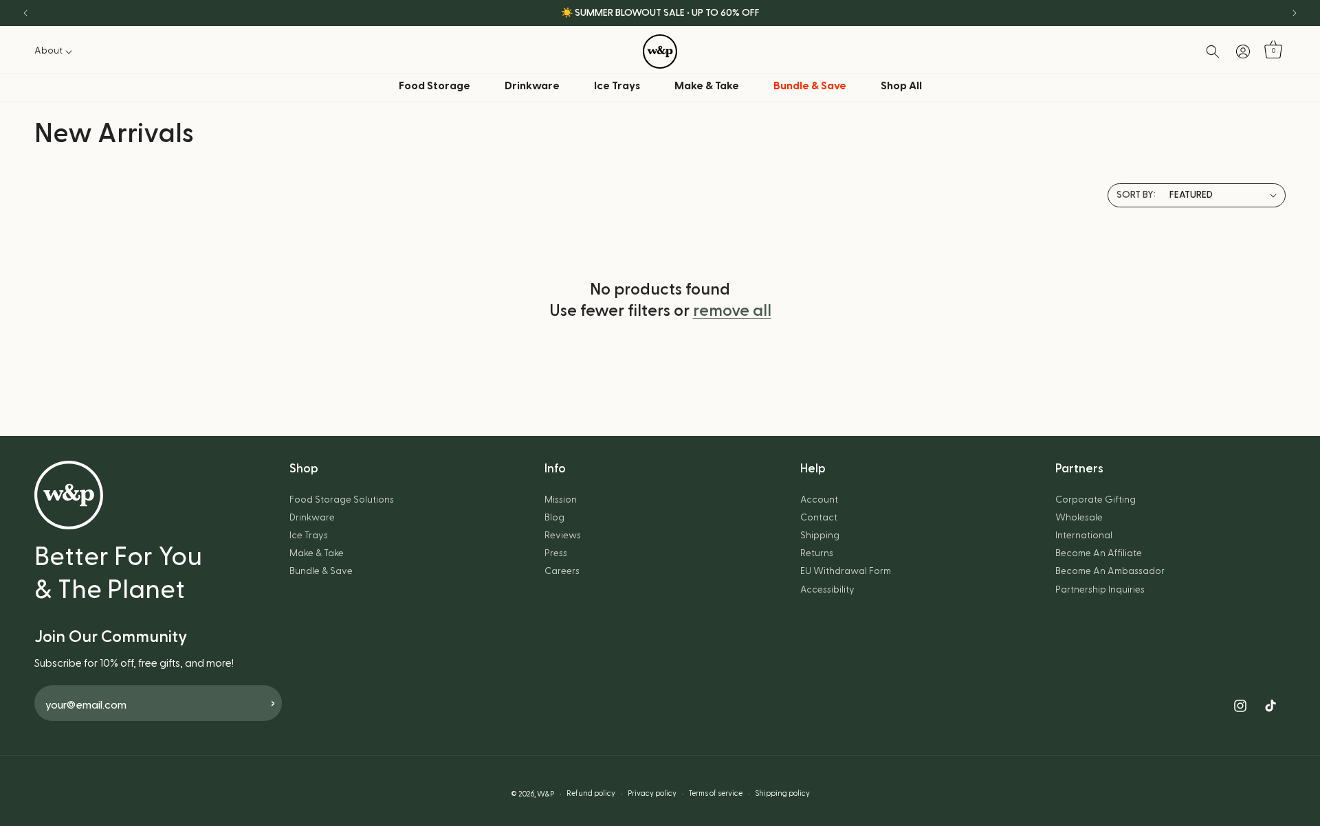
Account (819, 500)
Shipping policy (782, 793)
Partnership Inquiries (1100, 590)
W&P (545, 794)
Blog (554, 518)
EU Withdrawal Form (845, 571)
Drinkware (532, 85)
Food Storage (434, 85)
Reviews (562, 535)
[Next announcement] (1294, 13)
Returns (816, 553)
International (1083, 535)
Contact (818, 518)
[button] (57, 50)
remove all (732, 311)
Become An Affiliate (1098, 553)
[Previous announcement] (25, 13)
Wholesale (1079, 518)
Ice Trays (617, 85)
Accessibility (827, 590)
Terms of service (715, 793)
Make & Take (706, 85)
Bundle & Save (321, 571)
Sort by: (1136, 195)
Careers (562, 571)
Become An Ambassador (1110, 571)
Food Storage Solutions (341, 500)
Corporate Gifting (1095, 500)
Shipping (819, 535)
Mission (560, 500)
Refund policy (590, 793)
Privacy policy (652, 793)
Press (555, 553)
